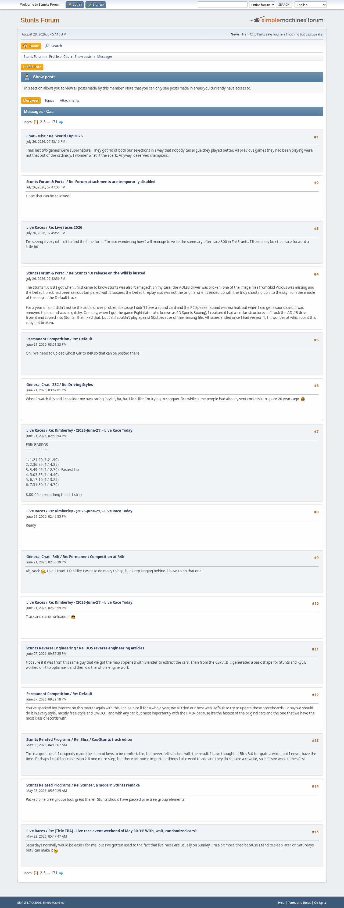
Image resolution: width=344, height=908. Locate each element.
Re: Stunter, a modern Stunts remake (107, 785)
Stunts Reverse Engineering (51, 648)
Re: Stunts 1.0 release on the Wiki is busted (107, 273)
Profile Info (32, 67)
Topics (49, 100)
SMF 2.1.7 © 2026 (29, 902)
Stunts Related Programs (48, 739)
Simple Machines (53, 902)
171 (54, 121)
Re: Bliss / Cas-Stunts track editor (103, 739)
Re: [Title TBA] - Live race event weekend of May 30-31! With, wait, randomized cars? (122, 830)
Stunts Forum (39, 20)
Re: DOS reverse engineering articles (111, 648)
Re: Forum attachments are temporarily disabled (112, 181)
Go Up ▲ (320, 902)
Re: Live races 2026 (65, 227)
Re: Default (82, 339)
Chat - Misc (36, 136)
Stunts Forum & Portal (46, 181)
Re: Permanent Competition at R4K (93, 556)
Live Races (35, 227)
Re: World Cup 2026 (66, 136)
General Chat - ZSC (42, 384)
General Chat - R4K (42, 556)
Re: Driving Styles (77, 384)
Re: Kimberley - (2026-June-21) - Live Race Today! (91, 430)
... (49, 121)
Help (281, 902)
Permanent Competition (47, 339)
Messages (31, 100)
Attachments (69, 100)
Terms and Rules (299, 902)
